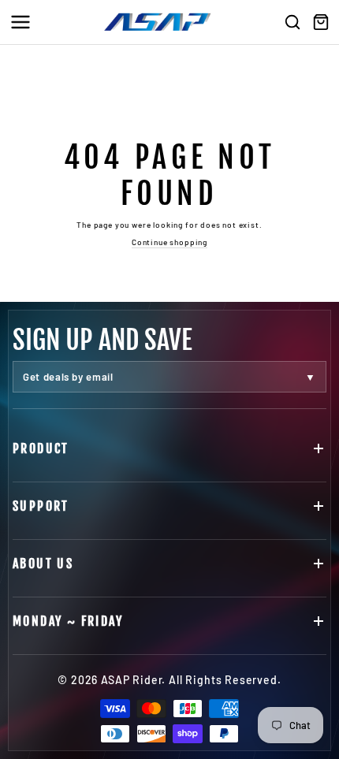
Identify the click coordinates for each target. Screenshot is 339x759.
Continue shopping (169, 242)
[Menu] (20, 22)
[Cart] (321, 22)
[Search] (292, 22)
